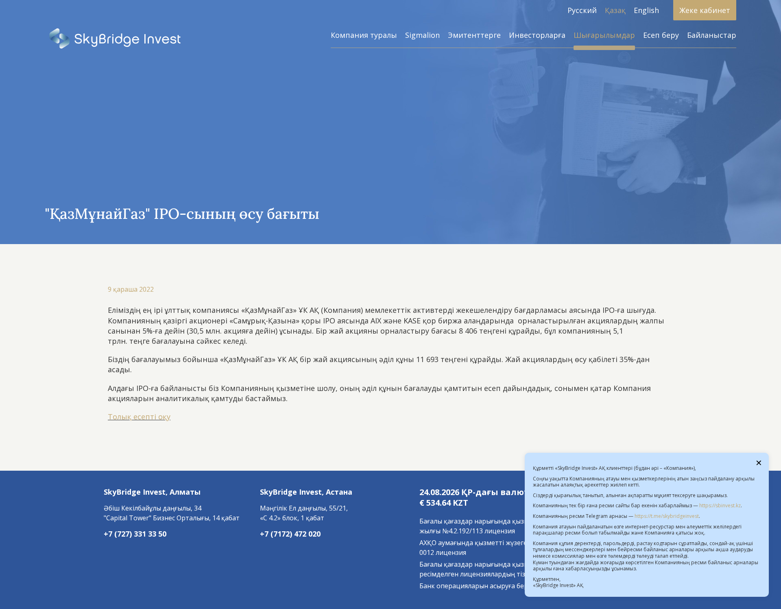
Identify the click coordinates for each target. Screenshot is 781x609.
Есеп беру (661, 35)
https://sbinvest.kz (720, 505)
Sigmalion (422, 35)
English (646, 10)
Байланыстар (711, 35)
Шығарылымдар (604, 35)
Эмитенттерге (474, 35)
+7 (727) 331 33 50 (135, 534)
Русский (582, 10)
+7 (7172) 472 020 (290, 534)
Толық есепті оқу (139, 416)
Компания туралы (364, 35)
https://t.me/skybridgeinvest (667, 516)
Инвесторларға (537, 35)
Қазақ (615, 10)
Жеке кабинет (704, 10)
